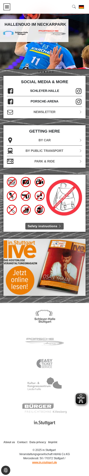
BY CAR (45, 140)
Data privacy (37, 442)
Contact (22, 442)
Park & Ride (44, 161)
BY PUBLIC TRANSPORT (44, 151)
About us (9, 442)
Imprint (52, 442)
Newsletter (44, 112)
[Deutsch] (81, 7)
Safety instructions (43, 226)
